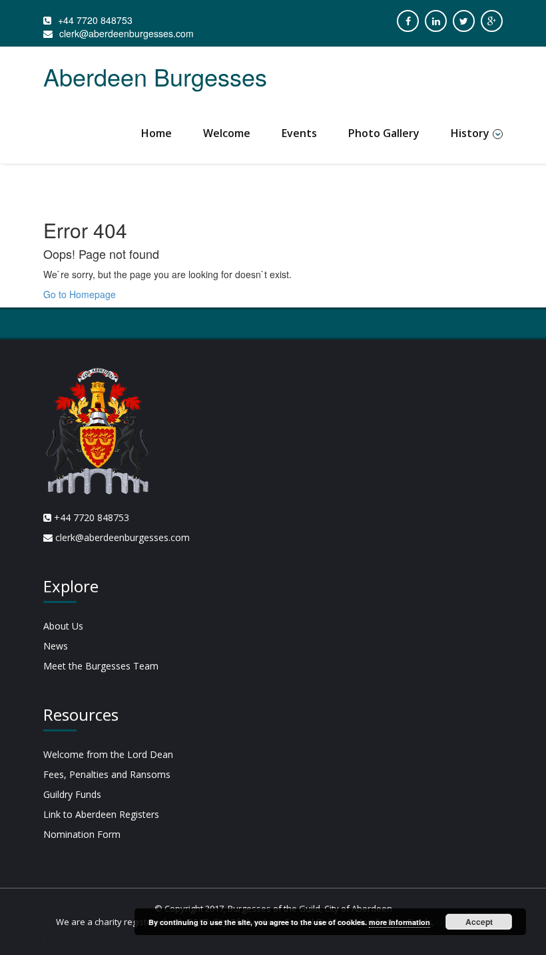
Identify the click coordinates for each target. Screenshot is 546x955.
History (470, 133)
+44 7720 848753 (95, 20)
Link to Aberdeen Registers (101, 814)
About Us (63, 626)
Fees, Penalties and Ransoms (106, 774)
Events (299, 133)
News (55, 646)
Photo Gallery (383, 133)
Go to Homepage (79, 294)
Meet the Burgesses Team (100, 666)
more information (399, 922)
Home (156, 133)
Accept (479, 922)
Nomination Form (82, 834)
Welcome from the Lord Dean (108, 754)
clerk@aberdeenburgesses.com (126, 33)
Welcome (226, 133)
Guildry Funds (72, 794)
